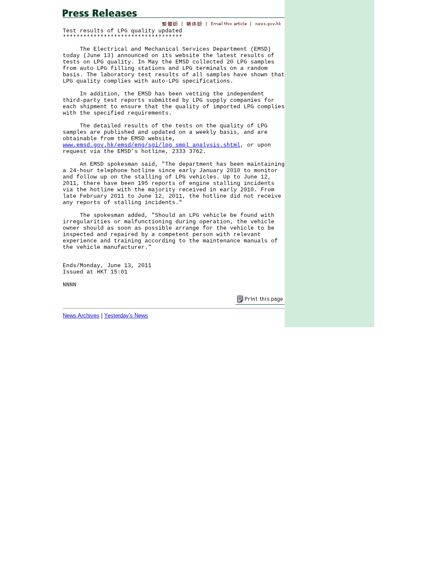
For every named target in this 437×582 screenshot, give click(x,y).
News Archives (81, 315)
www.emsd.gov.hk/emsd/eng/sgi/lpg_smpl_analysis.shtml (151, 145)
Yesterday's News (126, 315)
